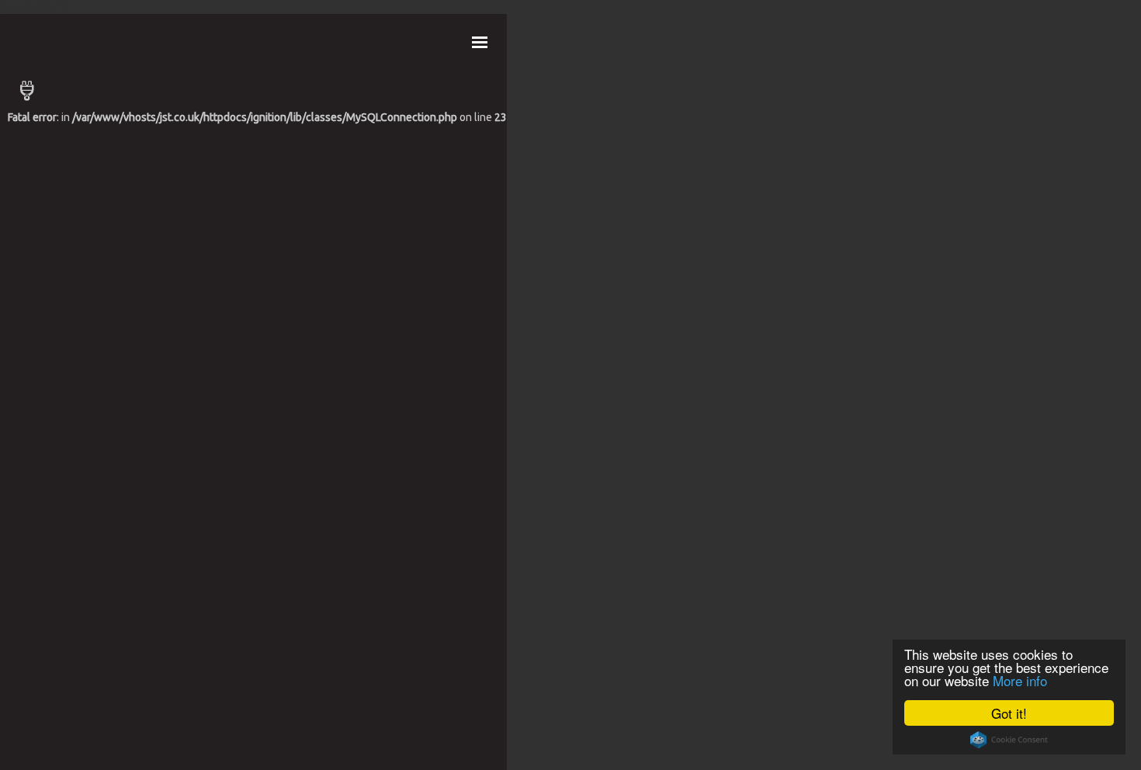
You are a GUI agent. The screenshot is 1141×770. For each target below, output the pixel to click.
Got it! (1009, 713)
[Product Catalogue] (257, 90)
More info (1020, 680)
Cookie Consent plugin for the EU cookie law (1009, 739)
